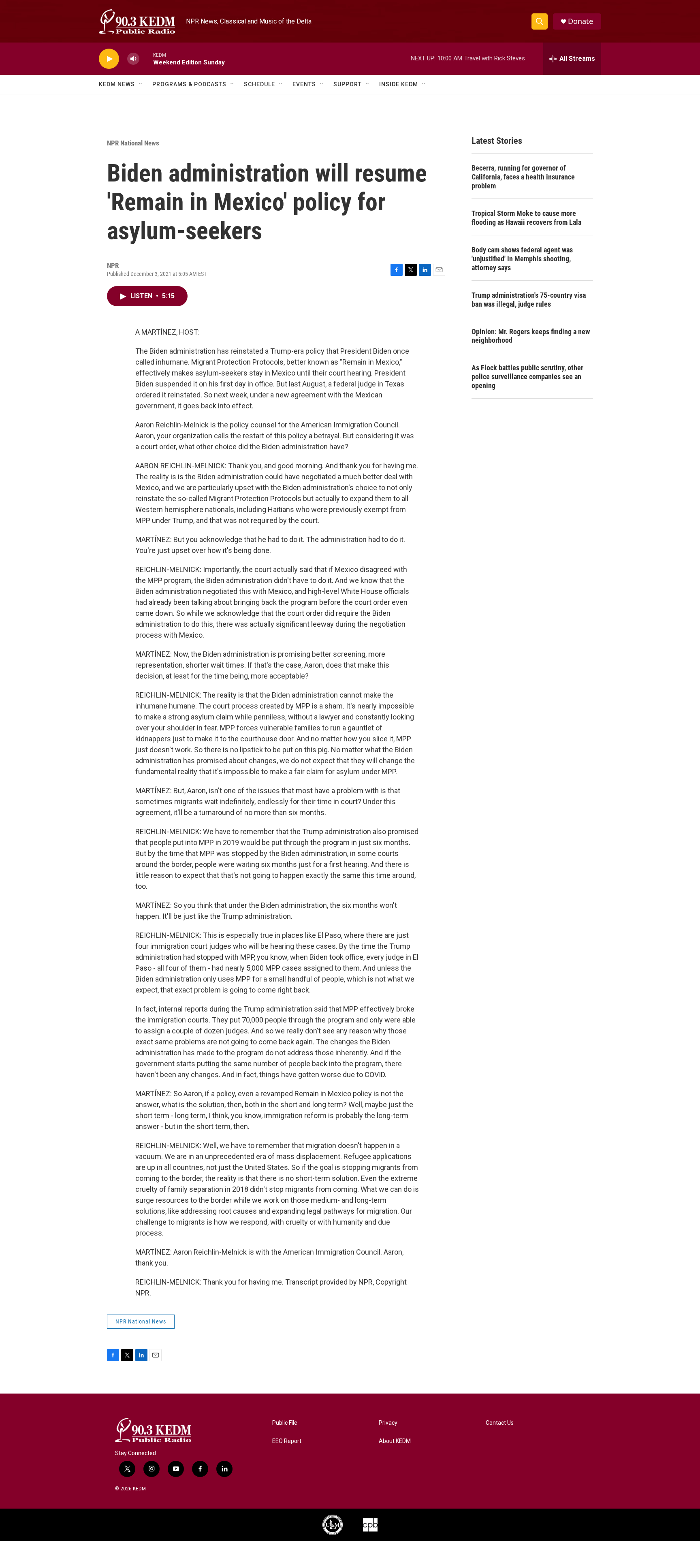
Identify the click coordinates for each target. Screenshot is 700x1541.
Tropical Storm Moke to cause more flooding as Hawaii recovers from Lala (526, 217)
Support (347, 84)
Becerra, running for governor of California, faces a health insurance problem (523, 177)
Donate (580, 21)
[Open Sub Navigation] (141, 84)
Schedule (259, 84)
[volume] (133, 59)
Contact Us (500, 1423)
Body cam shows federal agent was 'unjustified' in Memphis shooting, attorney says (522, 258)
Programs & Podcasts (189, 84)
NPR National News (133, 143)
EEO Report (286, 1441)
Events (304, 84)
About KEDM (395, 1441)
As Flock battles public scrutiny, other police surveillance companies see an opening (527, 376)
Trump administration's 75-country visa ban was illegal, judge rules (529, 299)
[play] (108, 59)
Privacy (388, 1423)
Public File (284, 1423)
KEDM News (117, 84)
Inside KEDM (398, 84)
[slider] (146, 58)
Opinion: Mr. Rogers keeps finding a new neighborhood (531, 336)
